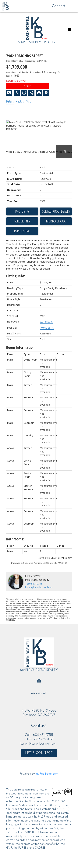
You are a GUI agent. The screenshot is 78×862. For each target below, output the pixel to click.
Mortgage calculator (56, 221)
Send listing (22, 221)
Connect (58, 6)
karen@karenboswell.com (39, 587)
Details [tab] (10, 101)
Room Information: (20, 347)
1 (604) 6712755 (33, 583)
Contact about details (56, 211)
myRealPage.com (46, 774)
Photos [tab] (20, 101)
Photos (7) (22, 211)
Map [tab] (28, 101)
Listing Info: (15, 275)
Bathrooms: (15, 539)
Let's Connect (39, 753)
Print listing (22, 231)
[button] (39, 681)
